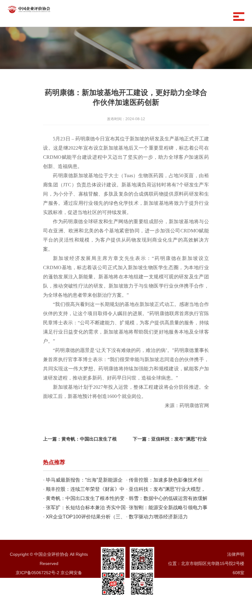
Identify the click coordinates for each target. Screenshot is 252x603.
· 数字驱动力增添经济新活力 (157, 516)
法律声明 (235, 554)
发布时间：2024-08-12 (126, 119)
